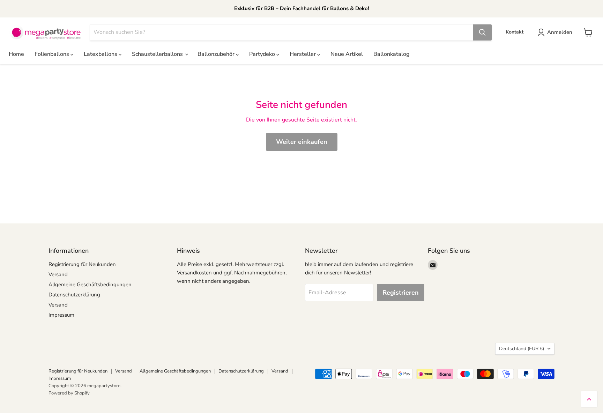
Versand (58, 274)
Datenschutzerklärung (74, 294)
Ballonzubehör (217, 54)
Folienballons (52, 54)
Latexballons (101, 54)
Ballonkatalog (391, 54)
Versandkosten (195, 272)
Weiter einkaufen (301, 142)
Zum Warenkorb (535, 396)
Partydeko (262, 54)
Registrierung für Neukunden (82, 264)
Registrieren (400, 292)
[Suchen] (482, 32)
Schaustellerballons (158, 54)
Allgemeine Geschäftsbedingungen (90, 284)
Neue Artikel (346, 54)
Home (16, 54)
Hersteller (303, 54)
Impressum (61, 314)
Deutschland (521, 348)
